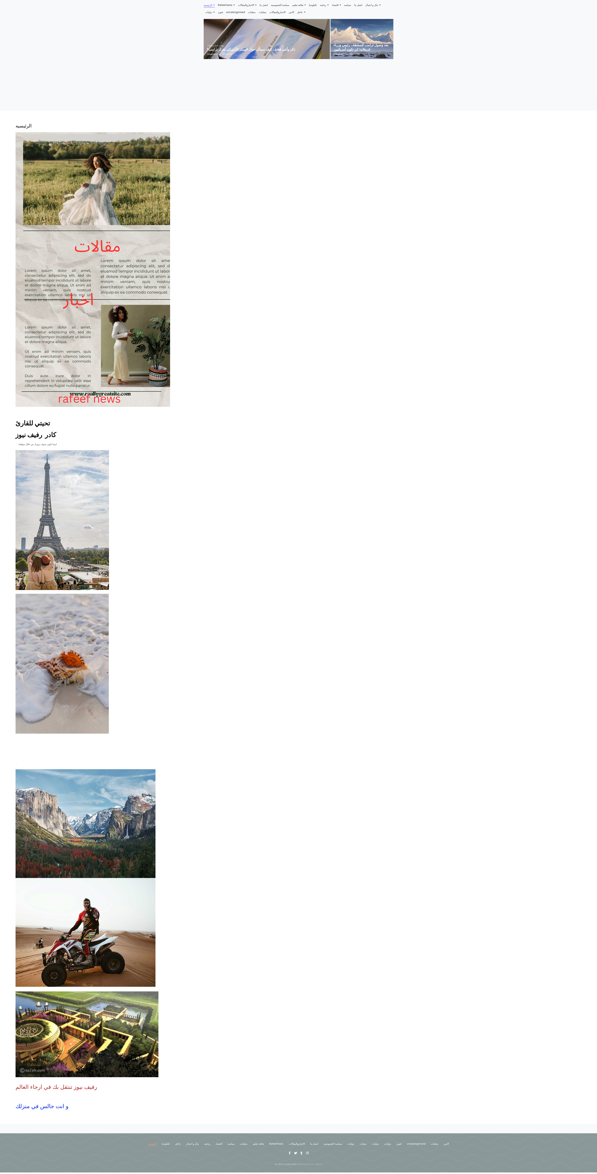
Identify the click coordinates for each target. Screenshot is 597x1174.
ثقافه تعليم (258, 1143)
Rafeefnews (276, 1143)
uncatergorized (416, 1143)
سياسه (231, 1143)
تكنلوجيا (166, 1143)
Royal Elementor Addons (309, 1164)
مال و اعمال (192, 1143)
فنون (399, 1143)
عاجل (178, 1143)
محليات (244, 1143)
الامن (446, 1143)
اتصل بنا (314, 1143)
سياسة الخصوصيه (333, 1143)
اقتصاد (219, 1143)
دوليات (221, 45)
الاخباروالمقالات (297, 1143)
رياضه (207, 1143)
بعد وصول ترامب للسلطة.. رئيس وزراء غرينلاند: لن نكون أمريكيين (361, 47)
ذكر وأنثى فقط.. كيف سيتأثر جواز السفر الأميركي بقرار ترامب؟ (251, 49)
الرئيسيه (152, 1143)
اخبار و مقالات (212, 45)
